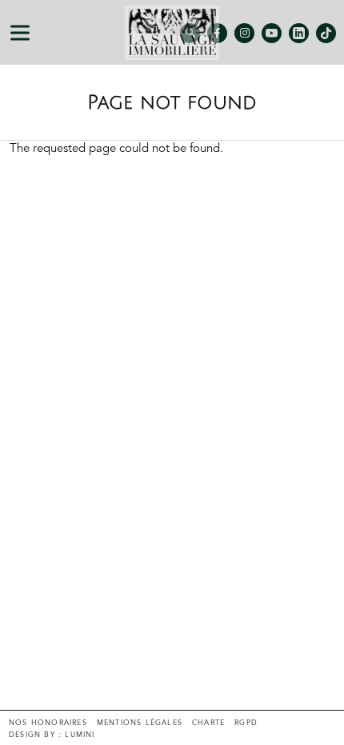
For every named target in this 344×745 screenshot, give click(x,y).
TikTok (326, 33)
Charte (208, 723)
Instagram (244, 33)
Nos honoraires (48, 723)
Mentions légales (139, 723)
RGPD (246, 723)
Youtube (272, 33)
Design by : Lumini (52, 735)
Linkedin (299, 33)
